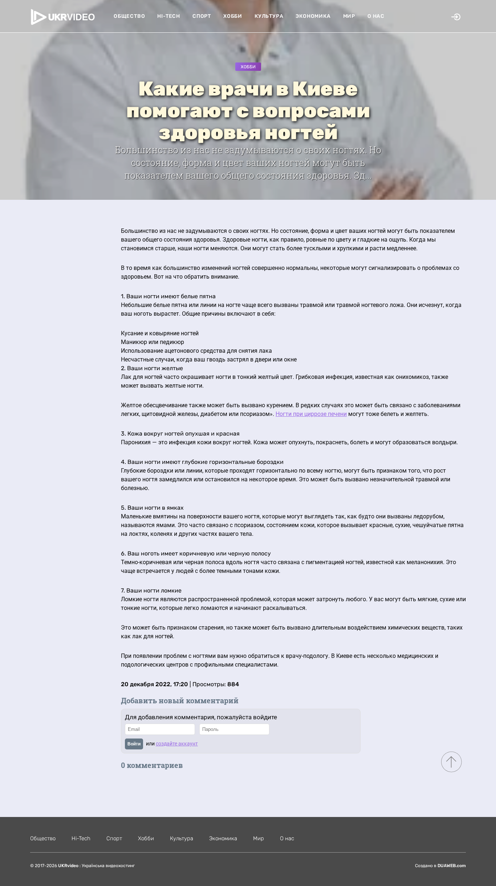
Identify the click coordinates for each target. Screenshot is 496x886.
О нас (376, 16)
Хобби (232, 16)
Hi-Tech (168, 16)
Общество (129, 16)
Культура (269, 16)
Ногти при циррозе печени (311, 413)
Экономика (313, 16)
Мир (349, 16)
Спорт (201, 16)
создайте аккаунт (177, 744)
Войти (134, 744)
